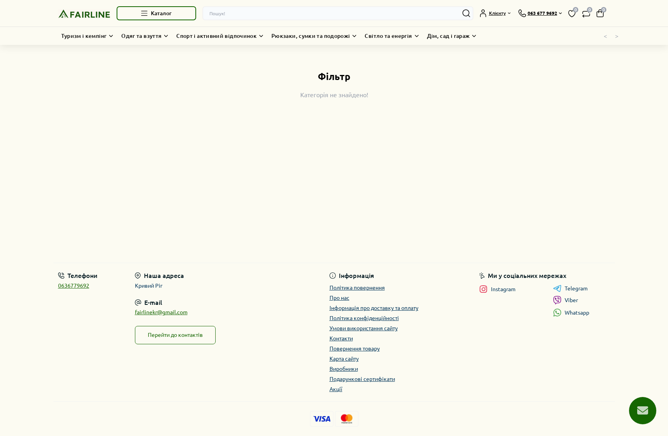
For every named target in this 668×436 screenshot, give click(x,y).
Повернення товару (355, 348)
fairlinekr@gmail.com (161, 312)
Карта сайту (344, 359)
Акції (336, 389)
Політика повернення (357, 288)
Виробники (344, 369)
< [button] (605, 35)
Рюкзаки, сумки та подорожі (310, 36)
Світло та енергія (388, 36)
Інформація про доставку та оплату (374, 308)
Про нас (339, 298)
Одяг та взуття (141, 36)
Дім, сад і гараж (448, 36)
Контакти (341, 338)
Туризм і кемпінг (84, 36)
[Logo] (84, 13)
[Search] (466, 13)
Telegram (576, 288)
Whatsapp (577, 313)
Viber (571, 300)
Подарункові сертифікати (362, 379)
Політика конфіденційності (364, 318)
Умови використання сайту (364, 328)
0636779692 (73, 286)
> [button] (616, 35)
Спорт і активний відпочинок (216, 36)
